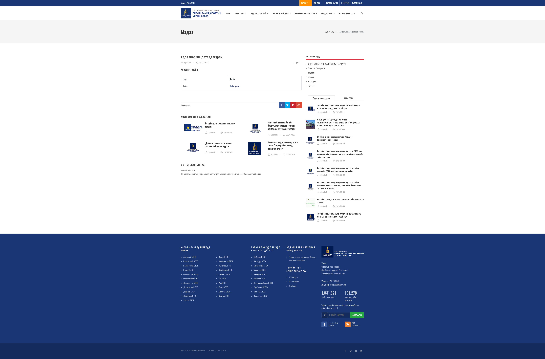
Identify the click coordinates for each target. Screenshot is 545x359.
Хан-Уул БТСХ (259, 291)
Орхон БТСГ (224, 257)
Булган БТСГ (188, 270)
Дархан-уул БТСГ (190, 283)
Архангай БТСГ (189, 257)
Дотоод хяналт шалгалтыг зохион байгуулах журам (218, 144)
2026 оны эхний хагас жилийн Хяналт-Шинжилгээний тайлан (334, 138)
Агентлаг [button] (240, 13)
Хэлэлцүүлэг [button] (346, 13)
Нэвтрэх (345, 3)
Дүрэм (311, 77)
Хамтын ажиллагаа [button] (305, 13)
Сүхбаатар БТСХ (261, 287)
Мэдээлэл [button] (327, 13)
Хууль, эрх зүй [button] (259, 13)
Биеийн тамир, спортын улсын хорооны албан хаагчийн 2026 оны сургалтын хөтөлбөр (338, 170)
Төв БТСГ (222, 278)
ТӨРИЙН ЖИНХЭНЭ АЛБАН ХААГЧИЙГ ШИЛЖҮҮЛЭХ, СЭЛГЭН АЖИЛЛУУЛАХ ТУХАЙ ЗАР (339, 107)
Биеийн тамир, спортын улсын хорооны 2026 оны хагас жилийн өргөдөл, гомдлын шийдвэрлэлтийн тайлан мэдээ (340, 153)
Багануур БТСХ (260, 261)
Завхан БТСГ (188, 300)
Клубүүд (292, 286)
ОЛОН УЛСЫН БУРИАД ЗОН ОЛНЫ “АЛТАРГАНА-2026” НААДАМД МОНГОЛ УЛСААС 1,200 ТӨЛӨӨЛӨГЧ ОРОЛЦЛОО (338, 122)
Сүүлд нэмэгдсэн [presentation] (321, 98)
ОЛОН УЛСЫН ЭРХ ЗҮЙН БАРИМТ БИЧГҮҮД (327, 64)
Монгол (317, 3)
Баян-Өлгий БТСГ (190, 261)
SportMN (323, 112)
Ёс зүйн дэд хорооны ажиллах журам (220, 125)
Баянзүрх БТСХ (260, 274)
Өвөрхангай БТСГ (226, 261)
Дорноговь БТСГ (190, 287)
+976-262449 (190, 3)
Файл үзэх (234, 86)
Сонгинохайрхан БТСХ (263, 283)
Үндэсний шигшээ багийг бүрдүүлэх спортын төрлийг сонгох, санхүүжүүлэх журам (281, 126)
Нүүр (228, 13)
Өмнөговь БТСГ (225, 265)
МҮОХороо (293, 277)
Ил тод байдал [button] (281, 13)
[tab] (321, 98)
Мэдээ (334, 32)
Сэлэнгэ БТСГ (224, 274)
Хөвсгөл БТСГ (224, 291)
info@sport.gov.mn (338, 284)
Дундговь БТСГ (190, 296)
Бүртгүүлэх (357, 3)
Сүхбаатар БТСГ (226, 270)
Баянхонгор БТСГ (190, 265)
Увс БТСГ (223, 283)
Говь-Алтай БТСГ (190, 274)
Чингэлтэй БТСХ (260, 296)
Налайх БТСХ (259, 278)
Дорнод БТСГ (189, 291)
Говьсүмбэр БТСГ (191, 278)
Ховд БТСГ (223, 287)
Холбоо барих (332, 3)
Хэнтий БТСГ (224, 296)
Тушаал (311, 85)
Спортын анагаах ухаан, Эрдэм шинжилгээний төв (302, 259)
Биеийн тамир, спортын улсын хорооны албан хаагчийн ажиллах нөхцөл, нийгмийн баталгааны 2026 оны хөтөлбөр (339, 185)
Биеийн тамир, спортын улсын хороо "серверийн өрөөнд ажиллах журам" (283, 145)
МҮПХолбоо (294, 281)
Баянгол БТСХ (260, 270)
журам (311, 73)
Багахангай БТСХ (261, 265)
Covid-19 (304, 3)
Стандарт (312, 81)
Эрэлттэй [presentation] (348, 98)
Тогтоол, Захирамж (316, 68)
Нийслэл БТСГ (260, 257)
